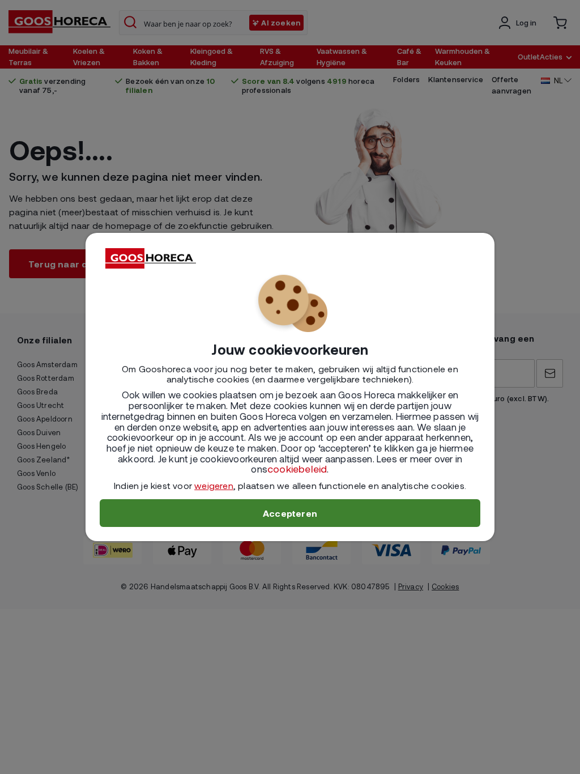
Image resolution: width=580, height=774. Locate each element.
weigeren (213, 485)
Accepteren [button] (290, 513)
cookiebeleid (297, 468)
